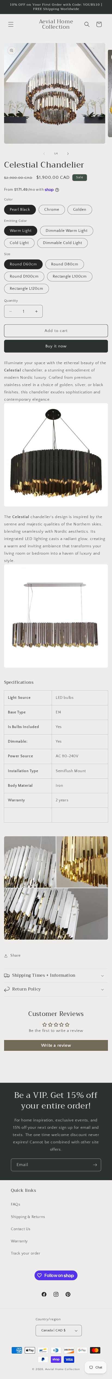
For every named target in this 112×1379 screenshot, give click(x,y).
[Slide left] (44, 154)
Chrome (51, 210)
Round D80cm (64, 264)
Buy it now (56, 346)
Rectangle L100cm (70, 276)
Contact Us (20, 1229)
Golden (79, 210)
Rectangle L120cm (26, 289)
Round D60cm (23, 264)
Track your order (26, 1253)
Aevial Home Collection (62, 1369)
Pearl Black (20, 210)
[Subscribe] (95, 1165)
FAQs (15, 1204)
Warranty (19, 1241)
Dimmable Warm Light (67, 231)
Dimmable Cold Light (62, 243)
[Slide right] (68, 154)
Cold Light (19, 243)
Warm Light (21, 231)
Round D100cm (24, 276)
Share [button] (15, 955)
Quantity (11, 300)
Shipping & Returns (28, 1217)
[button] (11, 24)
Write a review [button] (56, 1045)
